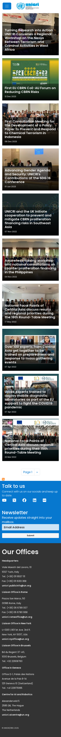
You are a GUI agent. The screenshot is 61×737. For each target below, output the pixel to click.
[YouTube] (4, 500)
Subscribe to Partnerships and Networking (3, 479)
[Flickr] (44, 500)
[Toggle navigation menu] (7, 6)
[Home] (27, 6)
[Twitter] (14, 500)
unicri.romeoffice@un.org (17, 617)
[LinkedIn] (34, 500)
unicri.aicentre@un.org (16, 714)
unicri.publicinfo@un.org (17, 585)
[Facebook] (24, 500)
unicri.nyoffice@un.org (15, 639)
